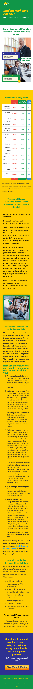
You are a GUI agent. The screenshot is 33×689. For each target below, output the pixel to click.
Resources (7, 684)
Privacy (19, 684)
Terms (14, 684)
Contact (26, 684)
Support (16, 686)
